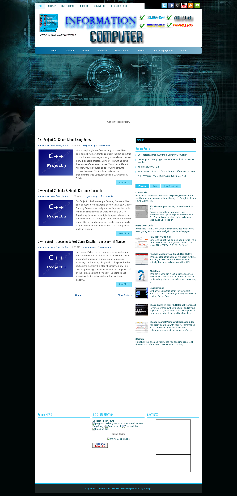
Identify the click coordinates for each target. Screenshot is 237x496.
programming (89, 145)
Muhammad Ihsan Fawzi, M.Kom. (54, 145)
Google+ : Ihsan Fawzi (103, 421)
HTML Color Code (119, 6)
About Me (84, 6)
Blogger (148, 488)
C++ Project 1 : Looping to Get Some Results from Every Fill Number (82, 241)
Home (40, 6)
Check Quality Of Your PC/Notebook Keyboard (173, 305)
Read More (123, 182)
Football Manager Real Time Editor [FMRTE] (171, 254)
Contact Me (99, 6)
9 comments (104, 247)
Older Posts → (125, 295)
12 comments (106, 196)
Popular (142, 186)
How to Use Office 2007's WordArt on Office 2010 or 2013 (166, 171)
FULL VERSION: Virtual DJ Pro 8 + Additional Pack (162, 176)
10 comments (105, 145)
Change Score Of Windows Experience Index (172, 322)
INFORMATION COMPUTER (116, 488)
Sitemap (52, 6)
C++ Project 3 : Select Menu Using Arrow (64, 139)
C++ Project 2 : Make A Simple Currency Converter (71, 190)
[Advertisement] (118, 80)
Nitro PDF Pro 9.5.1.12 (160, 237)
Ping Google (98, 426)
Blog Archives (171, 186)
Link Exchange (67, 6)
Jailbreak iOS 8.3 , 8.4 (148, 166)
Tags (155, 186)
